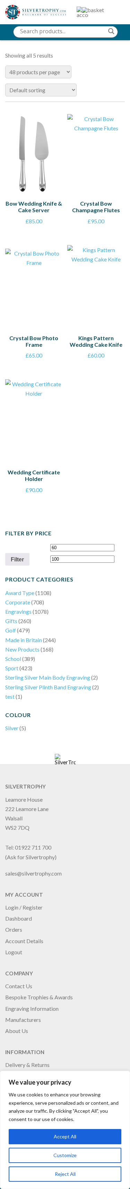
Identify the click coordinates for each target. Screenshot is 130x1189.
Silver (11, 728)
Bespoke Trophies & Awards (39, 997)
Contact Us (18, 986)
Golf (10, 630)
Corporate (17, 602)
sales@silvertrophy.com (33, 873)
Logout (13, 952)
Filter (17, 559)
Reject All (65, 1174)
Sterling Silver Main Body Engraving (47, 677)
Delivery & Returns (27, 1064)
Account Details (24, 941)
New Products (22, 649)
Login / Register (24, 907)
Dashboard (18, 918)
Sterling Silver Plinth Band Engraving (48, 687)
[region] (65, 1130)
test (10, 696)
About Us (16, 1030)
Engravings (18, 611)
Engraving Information (32, 1008)
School (13, 658)
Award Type (19, 592)
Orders (13, 929)
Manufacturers (23, 1019)
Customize (65, 1155)
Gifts (11, 621)
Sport (11, 668)
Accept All (65, 1136)
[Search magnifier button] (111, 31)
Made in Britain (23, 640)
